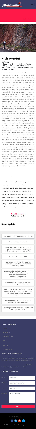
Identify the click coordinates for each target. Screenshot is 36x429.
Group (5, 345)
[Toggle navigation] (32, 4)
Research (6, 332)
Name (3, 377)
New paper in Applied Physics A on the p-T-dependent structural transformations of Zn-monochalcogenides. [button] (18, 274)
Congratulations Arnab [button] (18, 256)
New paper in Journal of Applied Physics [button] (18, 236)
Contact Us (7, 349)
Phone (3, 388)
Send (18, 407)
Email (3, 383)
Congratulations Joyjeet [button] (18, 242)
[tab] (18, 236)
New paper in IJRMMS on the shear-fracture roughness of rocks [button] (18, 283)
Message (4, 393)
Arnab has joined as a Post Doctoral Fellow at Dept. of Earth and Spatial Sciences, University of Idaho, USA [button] (18, 249)
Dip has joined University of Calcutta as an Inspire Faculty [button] (18, 309)
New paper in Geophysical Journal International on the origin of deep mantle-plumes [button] (18, 264)
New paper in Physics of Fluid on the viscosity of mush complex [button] (18, 301)
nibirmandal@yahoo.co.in (10, 367)
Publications (8, 336)
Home (5, 329)
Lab (4, 340)
